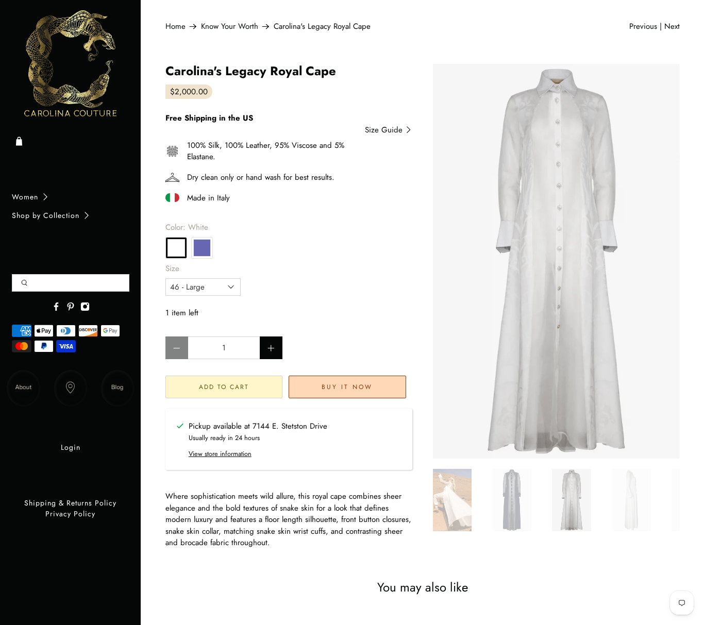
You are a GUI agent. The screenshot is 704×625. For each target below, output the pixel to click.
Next (672, 26)
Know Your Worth (229, 26)
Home (175, 26)
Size (172, 268)
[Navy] (202, 248)
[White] (176, 248)
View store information (220, 454)
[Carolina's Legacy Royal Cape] (556, 261)
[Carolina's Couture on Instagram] (85, 308)
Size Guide (385, 130)
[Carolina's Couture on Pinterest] (70, 308)
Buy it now (347, 387)
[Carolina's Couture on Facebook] (56, 308)
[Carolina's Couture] (70, 64)
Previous (643, 26)
